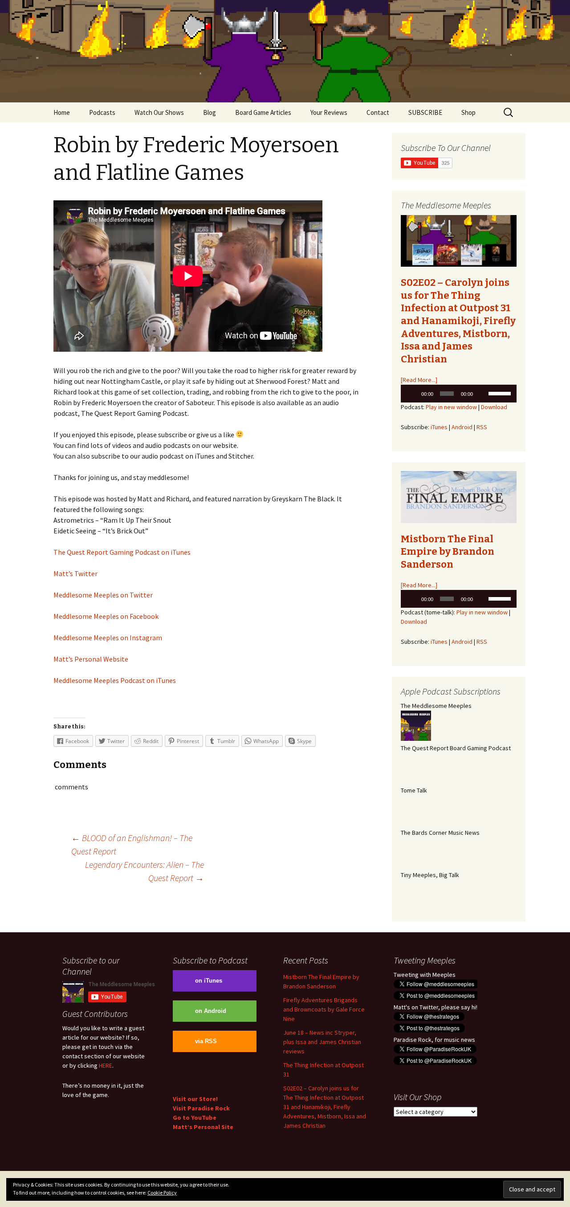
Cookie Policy (162, 1192)
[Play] (412, 393)
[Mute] (481, 393)
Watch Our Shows (159, 112)
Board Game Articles (263, 112)
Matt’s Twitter (75, 573)
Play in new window (451, 407)
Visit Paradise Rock (201, 1108)
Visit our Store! (195, 1099)
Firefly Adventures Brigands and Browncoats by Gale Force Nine (324, 1009)
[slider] (500, 393)
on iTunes (208, 981)
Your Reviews (328, 112)
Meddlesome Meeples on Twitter (103, 594)
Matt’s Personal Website (90, 658)
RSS (481, 427)
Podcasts (102, 112)
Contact (377, 112)
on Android (210, 1011)
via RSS (206, 1041)
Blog (209, 112)
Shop (468, 112)
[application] (459, 393)
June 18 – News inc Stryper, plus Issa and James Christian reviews (322, 1041)
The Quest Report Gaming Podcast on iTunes (122, 552)
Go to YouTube (194, 1118)
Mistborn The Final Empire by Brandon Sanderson (447, 551)
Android (462, 427)
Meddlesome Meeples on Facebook (106, 616)
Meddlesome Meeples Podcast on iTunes (114, 680)
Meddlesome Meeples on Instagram (107, 637)
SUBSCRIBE (425, 112)
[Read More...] (419, 380)
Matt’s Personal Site (203, 1127)
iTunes (439, 427)
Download (494, 407)
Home (61, 112)
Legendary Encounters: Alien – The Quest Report (144, 871)
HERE (105, 1065)
